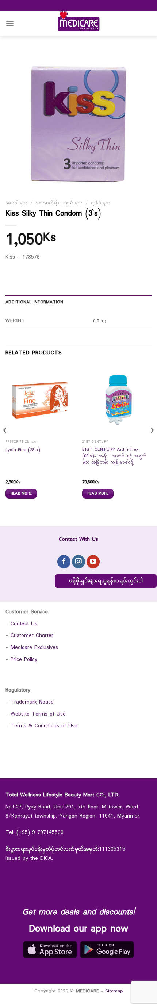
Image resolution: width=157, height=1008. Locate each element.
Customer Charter (32, 635)
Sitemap (114, 991)
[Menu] (9, 24)
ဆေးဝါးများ (16, 203)
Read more (21, 493)
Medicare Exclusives (34, 647)
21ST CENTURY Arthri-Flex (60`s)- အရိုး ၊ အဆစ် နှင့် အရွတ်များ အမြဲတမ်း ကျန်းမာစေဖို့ (114, 456)
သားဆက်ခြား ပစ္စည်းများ (59, 203)
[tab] (78, 302)
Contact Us (24, 624)
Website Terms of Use (38, 714)
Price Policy (24, 659)
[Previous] (5, 444)
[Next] (152, 444)
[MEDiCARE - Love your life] (78, 23)
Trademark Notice (32, 702)
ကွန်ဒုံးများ (100, 203)
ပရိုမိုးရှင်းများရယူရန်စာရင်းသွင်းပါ (106, 581)
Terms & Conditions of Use (44, 726)
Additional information (34, 302)
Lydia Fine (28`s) (22, 450)
